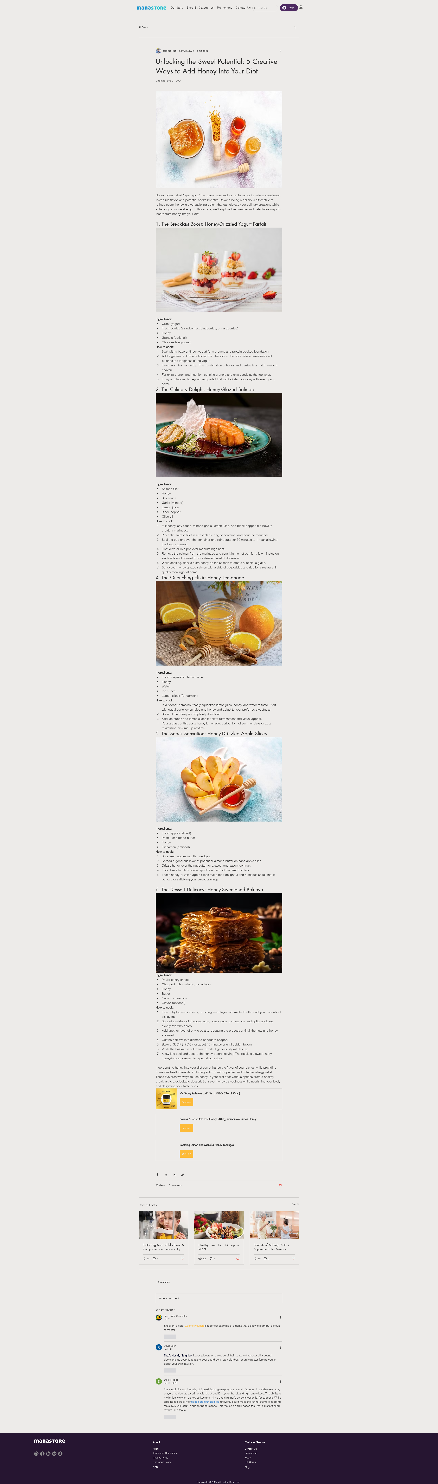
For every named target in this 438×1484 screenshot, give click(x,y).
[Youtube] (54, 1453)
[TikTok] (60, 1453)
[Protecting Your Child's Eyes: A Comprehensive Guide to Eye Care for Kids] (163, 1225)
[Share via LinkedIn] (174, 1174)
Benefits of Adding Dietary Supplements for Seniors (271, 1247)
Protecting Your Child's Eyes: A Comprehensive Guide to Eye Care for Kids (163, 1247)
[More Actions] (280, 1318)
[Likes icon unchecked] (166, 1337)
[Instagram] (36, 1453)
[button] (301, 7)
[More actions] (280, 51)
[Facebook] (42, 1453)
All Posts (143, 27)
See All (295, 1204)
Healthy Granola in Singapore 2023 (218, 1247)
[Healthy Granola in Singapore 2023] (219, 1225)
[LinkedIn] (48, 1453)
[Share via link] (182, 1174)
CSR (155, 1467)
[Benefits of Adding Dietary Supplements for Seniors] (274, 1225)
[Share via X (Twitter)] (165, 1174)
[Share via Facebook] (157, 1174)
